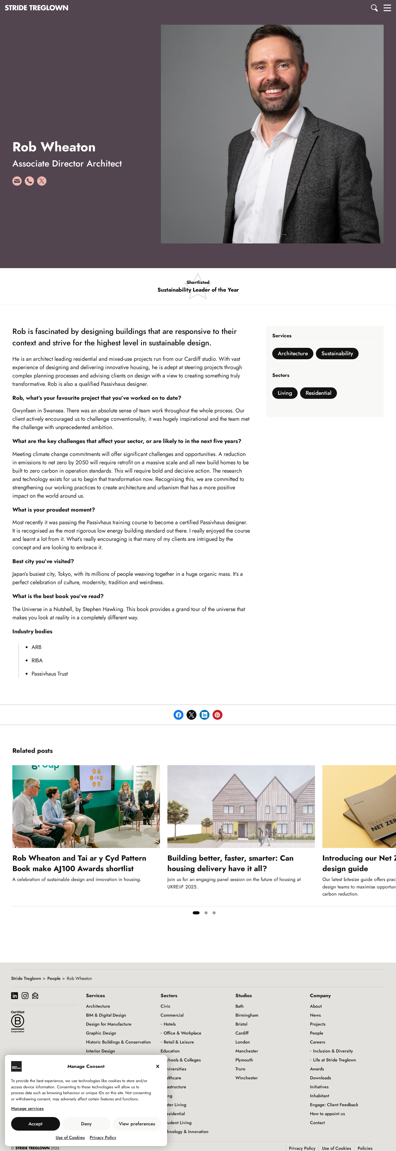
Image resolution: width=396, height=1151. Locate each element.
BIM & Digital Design (106, 1015)
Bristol (241, 1024)
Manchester (246, 1051)
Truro (240, 1069)
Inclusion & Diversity (333, 1051)
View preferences (137, 1123)
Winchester (246, 1078)
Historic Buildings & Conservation (118, 1042)
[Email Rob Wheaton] (17, 183)
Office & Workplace (182, 1033)
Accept (35, 1123)
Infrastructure (173, 1087)
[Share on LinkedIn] (204, 715)
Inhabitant (319, 1096)
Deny (86, 1123)
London (242, 1042)
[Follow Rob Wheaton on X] (41, 183)
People (54, 978)
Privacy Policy (103, 1137)
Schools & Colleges (182, 1060)
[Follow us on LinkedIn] (14, 996)
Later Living (175, 1105)
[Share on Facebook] (178, 715)
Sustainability (337, 353)
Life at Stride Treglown (334, 1060)
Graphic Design (101, 1033)
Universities (175, 1069)
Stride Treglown (26, 978)
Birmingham (246, 1015)
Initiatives (319, 1087)
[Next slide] (391, 842)
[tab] (196, 913)
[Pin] (217, 715)
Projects (317, 1024)
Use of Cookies (70, 1137)
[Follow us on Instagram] (25, 996)
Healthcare (171, 1078)
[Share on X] (191, 715)
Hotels (170, 1024)
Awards (317, 1069)
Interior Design (100, 1051)
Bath (239, 1006)
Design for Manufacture (108, 1024)
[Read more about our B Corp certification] (17, 1021)
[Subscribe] (35, 996)
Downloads (320, 1078)
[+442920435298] (29, 183)
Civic (165, 1006)
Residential (318, 393)
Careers (317, 1042)
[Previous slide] (17, 842)
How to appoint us (327, 1114)
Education (170, 1051)
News (315, 1015)
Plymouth (244, 1060)
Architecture (293, 353)
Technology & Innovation (185, 1131)
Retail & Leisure (179, 1042)
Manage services (27, 1108)
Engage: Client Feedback (334, 1105)
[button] (374, 7)
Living (285, 393)
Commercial (172, 1015)
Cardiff (241, 1033)
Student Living (178, 1122)
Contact (317, 1122)
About (316, 1006)
